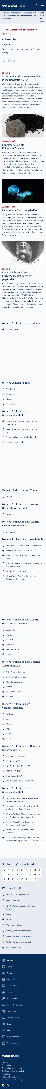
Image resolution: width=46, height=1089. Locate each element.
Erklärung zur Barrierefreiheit (13, 1071)
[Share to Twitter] (14, 60)
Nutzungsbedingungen (10, 1077)
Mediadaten (6, 1074)
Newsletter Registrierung (11, 1080)
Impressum (6, 1062)
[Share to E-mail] (3, 60)
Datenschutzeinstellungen (12, 1068)
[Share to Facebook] (9, 60)
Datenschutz (7, 1065)
